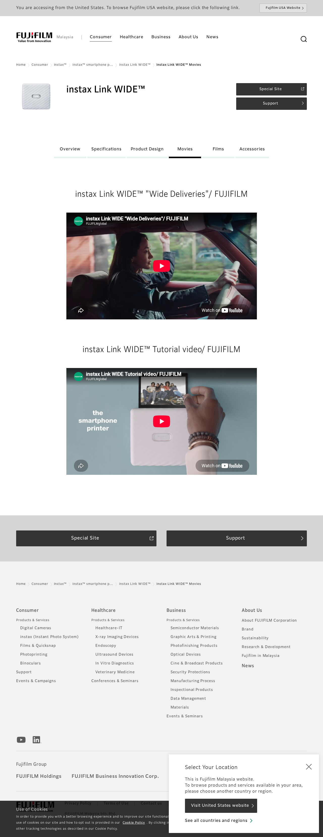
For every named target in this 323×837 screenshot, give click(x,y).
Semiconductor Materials (195, 628)
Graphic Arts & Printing (194, 637)
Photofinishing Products (194, 646)
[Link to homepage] (34, 37)
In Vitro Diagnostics (114, 663)
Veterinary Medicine (115, 672)
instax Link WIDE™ (134, 64)
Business (176, 610)
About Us (252, 610)
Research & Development (266, 647)
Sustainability (255, 638)
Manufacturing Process (193, 681)
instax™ (60, 64)
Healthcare (103, 610)
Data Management (188, 698)
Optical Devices (186, 654)
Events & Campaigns (36, 681)
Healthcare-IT (108, 628)
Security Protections (190, 672)
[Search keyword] (304, 39)
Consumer (40, 64)
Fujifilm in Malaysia (261, 656)
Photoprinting (33, 654)
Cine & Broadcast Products (197, 663)
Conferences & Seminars (115, 681)
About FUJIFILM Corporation (269, 620)
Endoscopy (105, 646)
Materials (180, 707)
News (248, 666)
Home (21, 64)
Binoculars (30, 663)
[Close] (309, 766)
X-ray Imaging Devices (117, 637)
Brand (248, 629)
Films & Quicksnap (38, 646)
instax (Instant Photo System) (49, 637)
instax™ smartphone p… (92, 64)
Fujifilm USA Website (283, 8)
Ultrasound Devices (114, 654)
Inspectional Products (192, 690)
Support (24, 672)
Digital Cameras (35, 628)
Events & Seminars (185, 716)
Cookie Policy (134, 822)
